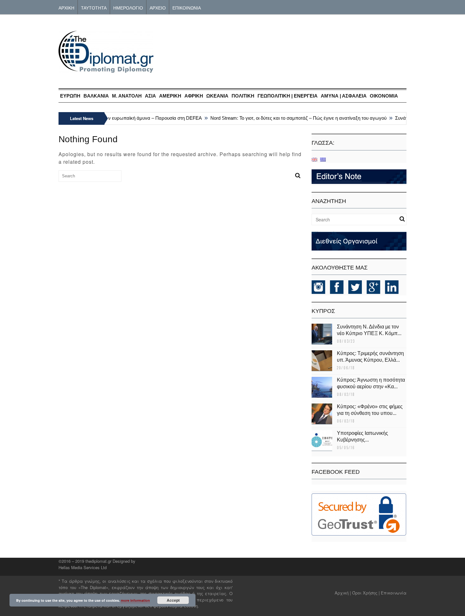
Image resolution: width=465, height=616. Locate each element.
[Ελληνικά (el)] (323, 159)
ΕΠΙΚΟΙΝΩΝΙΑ (186, 7)
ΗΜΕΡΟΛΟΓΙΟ (128, 7)
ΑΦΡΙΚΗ (193, 95)
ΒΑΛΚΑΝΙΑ (96, 95)
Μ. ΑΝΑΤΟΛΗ (127, 95)
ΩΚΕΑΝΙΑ (217, 95)
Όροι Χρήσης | (366, 593)
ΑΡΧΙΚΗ (66, 7)
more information (135, 600)
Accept (173, 600)
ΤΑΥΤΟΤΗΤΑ (94, 7)
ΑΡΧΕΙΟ (158, 7)
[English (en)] (314, 159)
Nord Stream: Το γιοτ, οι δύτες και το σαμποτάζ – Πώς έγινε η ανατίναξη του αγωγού (294, 118)
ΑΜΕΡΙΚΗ (170, 95)
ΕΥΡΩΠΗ (70, 95)
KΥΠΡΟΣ (323, 311)
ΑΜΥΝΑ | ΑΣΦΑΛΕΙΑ (344, 95)
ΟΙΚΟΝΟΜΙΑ (384, 95)
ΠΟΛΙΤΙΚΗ (243, 95)
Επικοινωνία (393, 593)
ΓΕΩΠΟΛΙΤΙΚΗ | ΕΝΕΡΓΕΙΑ (287, 95)
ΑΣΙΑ (150, 95)
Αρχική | (343, 593)
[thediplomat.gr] (106, 70)
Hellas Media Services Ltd (83, 567)
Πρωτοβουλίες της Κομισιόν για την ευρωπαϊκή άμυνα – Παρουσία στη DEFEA (114, 118)
